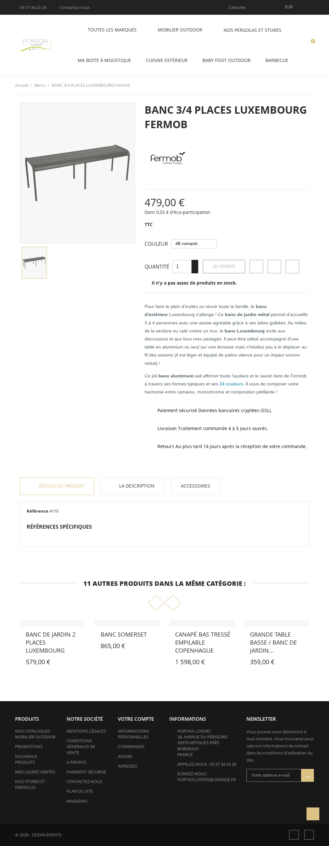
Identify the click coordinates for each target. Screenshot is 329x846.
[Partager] (256, 266)
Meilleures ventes (35, 772)
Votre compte (136, 719)
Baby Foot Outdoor (226, 60)
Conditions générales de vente (81, 746)
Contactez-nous (72, 7)
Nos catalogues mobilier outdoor (35, 734)
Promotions (29, 746)
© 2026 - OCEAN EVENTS (38, 835)
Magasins (77, 801)
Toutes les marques (113, 30)
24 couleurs (231, 383)
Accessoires (195, 486)
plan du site (80, 791)
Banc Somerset (124, 634)
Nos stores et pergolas (30, 784)
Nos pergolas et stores (252, 30)
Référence (38, 511)
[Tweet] (274, 266)
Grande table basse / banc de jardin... (273, 642)
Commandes (131, 746)
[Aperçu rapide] (17, 663)
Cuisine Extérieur (167, 60)
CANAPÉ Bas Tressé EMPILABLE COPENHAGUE (202, 642)
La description (136, 486)
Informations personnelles (133, 734)
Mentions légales (86, 731)
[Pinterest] (292, 266)
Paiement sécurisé (86, 772)
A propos (76, 762)
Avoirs (125, 756)
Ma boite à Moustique (104, 60)
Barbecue (276, 60)
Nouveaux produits (26, 759)
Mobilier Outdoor (181, 30)
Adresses (127, 766)
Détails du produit (60, 486)
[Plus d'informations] (31, 663)
